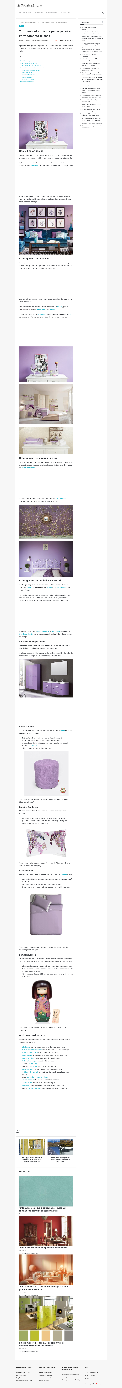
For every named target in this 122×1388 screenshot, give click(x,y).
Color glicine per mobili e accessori (32, 68)
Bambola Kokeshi (28, 79)
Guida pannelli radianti (45, 1372)
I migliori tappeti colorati (23, 1372)
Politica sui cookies (90, 1375)
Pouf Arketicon (27, 72)
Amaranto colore (28, 1058)
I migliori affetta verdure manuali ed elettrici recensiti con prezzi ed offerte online (92, 38)
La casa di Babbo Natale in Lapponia (92, 123)
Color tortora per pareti (30, 1061)
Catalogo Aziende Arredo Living (71, 1379)
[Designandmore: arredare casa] (29, 6)
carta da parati (61, 498)
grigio (71, 314)
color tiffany (33, 1066)
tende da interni (43, 631)
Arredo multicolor (28, 1080)
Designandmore (102, 1384)
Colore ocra (26, 1085)
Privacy (87, 1378)
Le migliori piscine (21, 1375)
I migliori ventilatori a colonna (24, 1378)
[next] (60, 1147)
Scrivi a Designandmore (91, 1372)
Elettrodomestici (51, 13)
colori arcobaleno (35, 1088)
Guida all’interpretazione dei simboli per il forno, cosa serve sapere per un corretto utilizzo (92, 79)
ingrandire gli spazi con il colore (38, 1077)
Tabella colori (27, 1083)
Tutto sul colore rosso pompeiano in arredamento (43, 1248)
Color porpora (27, 1055)
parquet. (35, 745)
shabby (52, 309)
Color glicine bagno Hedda (31, 70)
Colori (34, 22)
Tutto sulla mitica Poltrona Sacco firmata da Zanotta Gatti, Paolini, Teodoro (91, 90)
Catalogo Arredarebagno (69, 1377)
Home (19, 13)
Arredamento (38, 13)
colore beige (33, 1064)
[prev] (32, 1147)
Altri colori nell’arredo (27, 82)
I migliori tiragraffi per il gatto (24, 1380)
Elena (21, 40)
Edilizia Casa (27, 13)
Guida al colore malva (30, 1053)
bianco (59, 307)
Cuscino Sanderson (28, 75)
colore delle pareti (28, 468)
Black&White (26, 1047)
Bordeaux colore (28, 1069)
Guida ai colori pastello (30, 1072)
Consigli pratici (65, 13)
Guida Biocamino (44, 1380)
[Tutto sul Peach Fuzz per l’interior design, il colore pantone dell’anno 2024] (46, 1269)
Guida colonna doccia (45, 1375)
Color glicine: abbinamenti (28, 63)
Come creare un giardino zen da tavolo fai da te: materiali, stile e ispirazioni (91, 45)
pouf (63, 730)
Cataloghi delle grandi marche (70, 1374)
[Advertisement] (46, 98)
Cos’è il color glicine (27, 61)
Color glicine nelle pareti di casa (30, 65)
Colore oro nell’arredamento (32, 1050)
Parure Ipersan (27, 77)
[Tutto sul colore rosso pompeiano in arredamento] (46, 1231)
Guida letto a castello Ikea (46, 1378)
